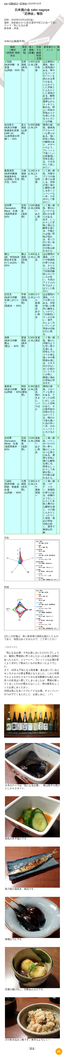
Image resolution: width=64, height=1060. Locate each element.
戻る (32, 1048)
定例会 (23, 3)
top (6, 3)
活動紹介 (13, 3)
